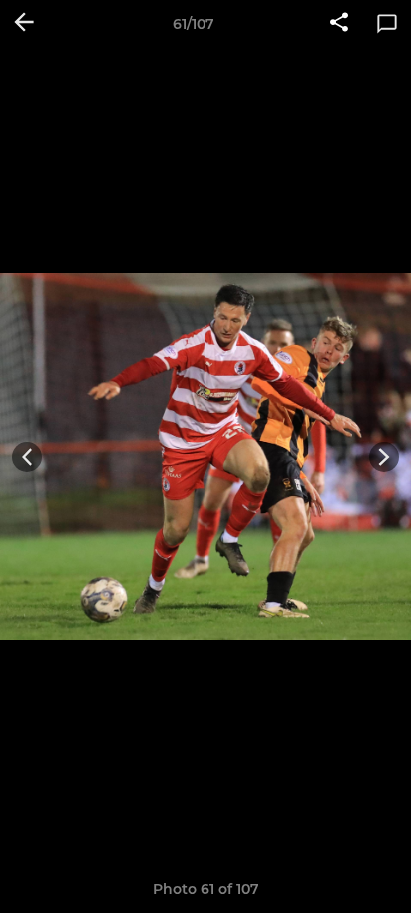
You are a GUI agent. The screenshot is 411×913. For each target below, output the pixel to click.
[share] (339, 24)
